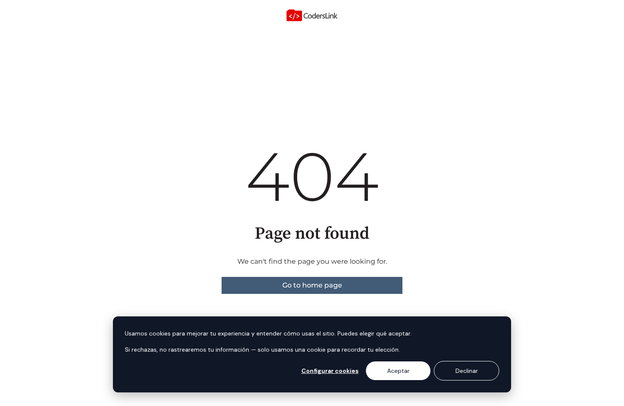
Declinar (466, 371)
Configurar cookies (330, 371)
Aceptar (398, 371)
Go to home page (312, 285)
